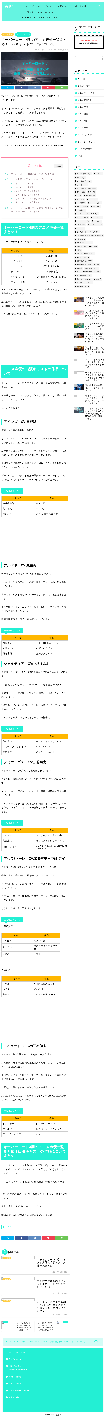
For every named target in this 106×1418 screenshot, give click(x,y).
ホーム (24, 6)
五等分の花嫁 (81, 239)
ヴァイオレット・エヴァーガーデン (88, 232)
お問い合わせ (64, 6)
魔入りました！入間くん (84, 282)
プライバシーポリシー (42, 6)
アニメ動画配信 (85, 100)
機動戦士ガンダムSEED (84, 261)
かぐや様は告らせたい (84, 181)
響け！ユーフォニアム (84, 279)
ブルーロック (81, 224)
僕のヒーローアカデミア (84, 243)
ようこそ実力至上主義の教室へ (86, 188)
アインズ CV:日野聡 (24, 184)
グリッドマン (92, 199)
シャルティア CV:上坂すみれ (28, 191)
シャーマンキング (95, 203)
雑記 (80, 156)
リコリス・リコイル (96, 224)
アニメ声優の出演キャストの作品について (32, 179)
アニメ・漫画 (84, 86)
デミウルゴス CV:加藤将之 (27, 195)
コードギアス (81, 203)
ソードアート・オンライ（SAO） (87, 214)
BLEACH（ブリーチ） (84, 174)
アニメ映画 (83, 114)
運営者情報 (80, 6)
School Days (81, 178)
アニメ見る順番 (85, 135)
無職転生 (79, 268)
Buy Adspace (45, 12)
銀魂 (78, 272)
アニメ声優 (7, 34)
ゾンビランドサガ (82, 217)
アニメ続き (83, 121)
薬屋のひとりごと (92, 268)
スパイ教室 (96, 206)
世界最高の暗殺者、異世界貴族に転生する (90, 235)
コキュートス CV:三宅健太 (27, 202)
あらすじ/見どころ (86, 142)
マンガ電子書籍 (85, 149)
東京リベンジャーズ (83, 257)
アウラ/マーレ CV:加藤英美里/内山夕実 (32, 199)
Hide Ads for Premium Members (39, 17)
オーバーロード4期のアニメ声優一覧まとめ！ (33, 174)
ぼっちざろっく (81, 185)
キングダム (80, 199)
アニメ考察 (83, 128)
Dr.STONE (99, 174)
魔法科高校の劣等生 (83, 286)
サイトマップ (27, 12)
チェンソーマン (97, 217)
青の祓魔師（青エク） (84, 275)
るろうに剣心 (81, 192)
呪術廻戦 (94, 246)
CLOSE (58, 166)
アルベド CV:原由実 (24, 187)
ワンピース (80, 228)
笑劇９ (10, 6)
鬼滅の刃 (98, 279)
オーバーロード (23, 34)
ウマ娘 (79, 195)
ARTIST (81, 79)
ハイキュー (97, 221)
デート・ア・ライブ (83, 221)
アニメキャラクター (87, 93)
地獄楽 (79, 250)
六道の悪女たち (81, 246)
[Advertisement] (34, 340)
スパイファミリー (82, 206)
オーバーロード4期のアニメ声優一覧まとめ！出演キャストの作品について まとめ (37, 210)
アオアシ (92, 192)
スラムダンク (81, 210)
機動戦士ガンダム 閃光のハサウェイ (88, 264)
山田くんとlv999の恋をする (85, 253)
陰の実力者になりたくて (92, 272)
